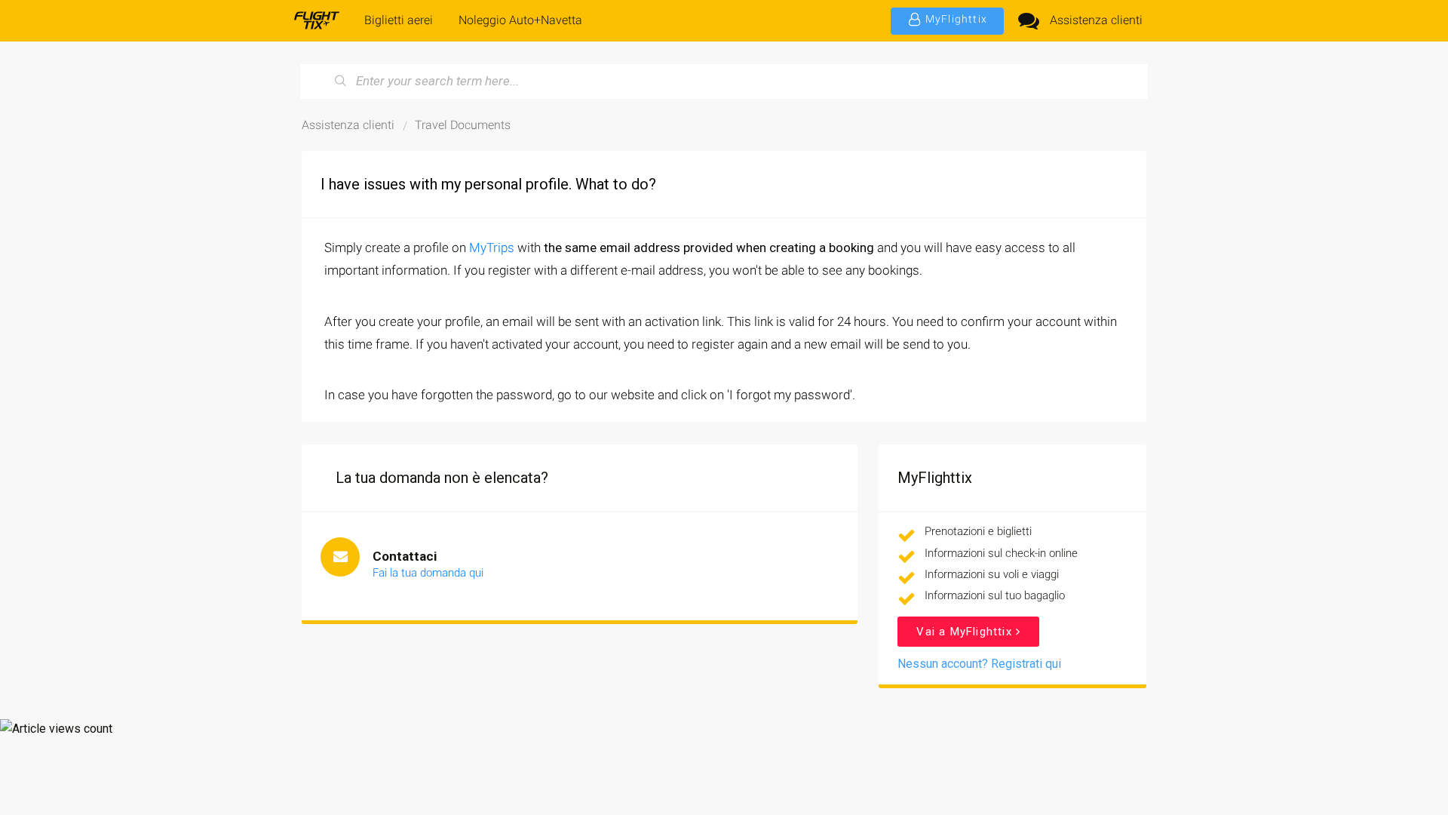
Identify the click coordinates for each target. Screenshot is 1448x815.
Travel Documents (463, 125)
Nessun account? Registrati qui (979, 664)
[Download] (696, 209)
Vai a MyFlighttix (966, 631)
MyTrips (491, 247)
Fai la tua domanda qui (428, 573)
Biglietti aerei (398, 20)
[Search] (341, 81)
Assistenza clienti (1096, 20)
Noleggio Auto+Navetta (520, 20)
